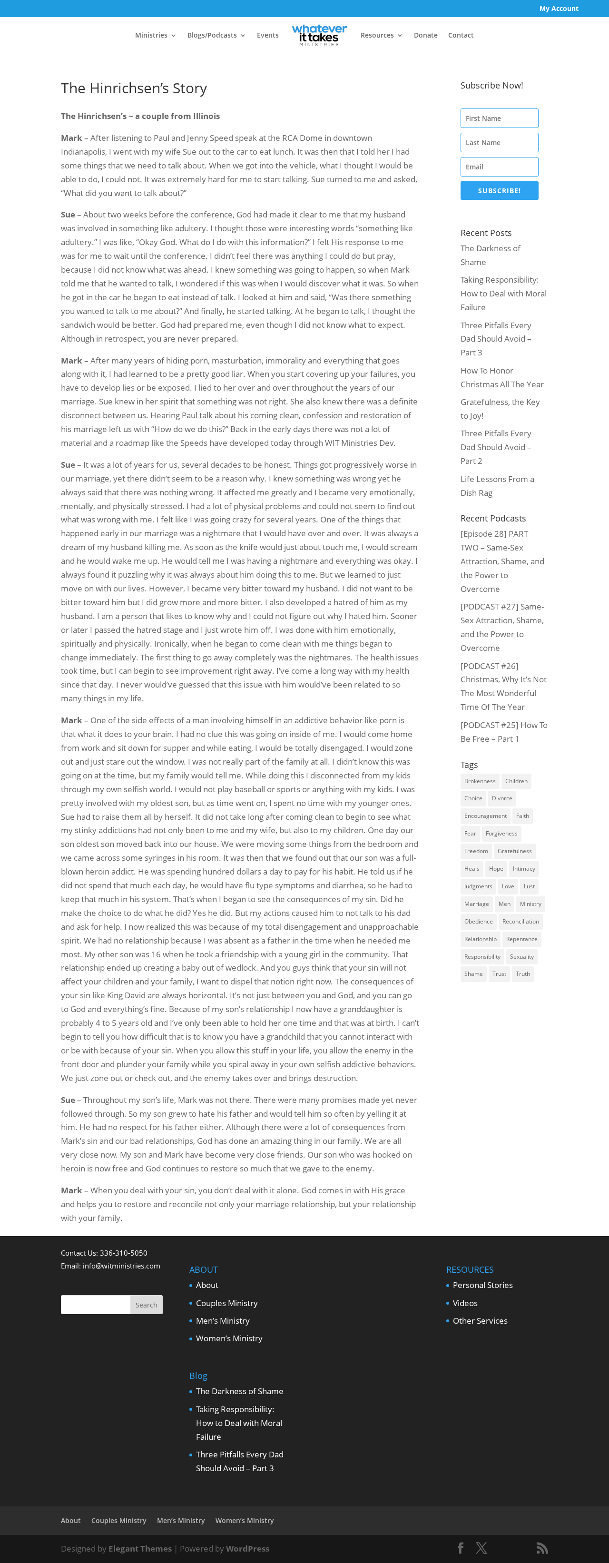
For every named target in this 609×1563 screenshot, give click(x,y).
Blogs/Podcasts (212, 34)
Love (508, 886)
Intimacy (524, 869)
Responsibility (482, 957)
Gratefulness (515, 851)
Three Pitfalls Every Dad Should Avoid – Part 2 (496, 447)
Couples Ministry (227, 1303)
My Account (559, 9)
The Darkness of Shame (240, 1391)
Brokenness (480, 781)
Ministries (151, 34)
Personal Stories (483, 1284)
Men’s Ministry (223, 1320)
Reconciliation (520, 921)
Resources (377, 34)
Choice (473, 798)
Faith (522, 816)
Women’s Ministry (229, 1338)
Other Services (480, 1320)
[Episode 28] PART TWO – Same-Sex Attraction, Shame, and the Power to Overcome (502, 561)
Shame (473, 974)
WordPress (247, 1548)
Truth (523, 974)
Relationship (480, 939)
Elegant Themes (140, 1548)
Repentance (522, 939)
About (207, 1284)
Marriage (476, 904)
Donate (426, 34)
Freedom (476, 851)
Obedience (478, 921)
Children (516, 781)
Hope (496, 869)
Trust (499, 974)
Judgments (478, 886)
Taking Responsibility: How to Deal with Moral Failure (504, 293)
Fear (470, 833)
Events (268, 34)
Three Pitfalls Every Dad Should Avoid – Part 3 (496, 339)
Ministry (530, 904)
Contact (461, 34)
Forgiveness (502, 833)
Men (505, 904)
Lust (529, 886)
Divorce (502, 798)
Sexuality (522, 957)
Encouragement (485, 816)
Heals (472, 869)
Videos (465, 1303)
